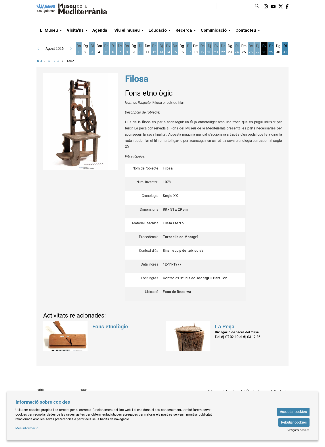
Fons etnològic (110, 327)
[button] (257, 6)
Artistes (53, 61)
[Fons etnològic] (65, 336)
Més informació (26, 428)
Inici (39, 61)
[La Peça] (188, 336)
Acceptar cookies (293, 412)
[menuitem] (266, 6)
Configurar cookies (298, 430)
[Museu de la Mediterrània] (76, 11)
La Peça (224, 327)
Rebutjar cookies (294, 422)
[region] (80, 121)
